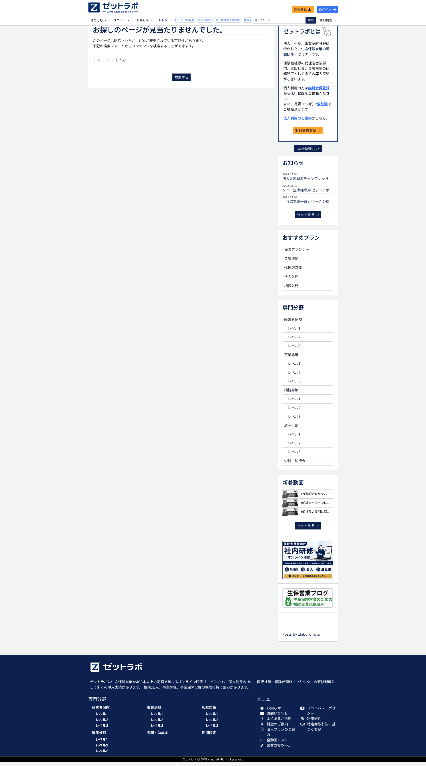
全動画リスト (310, 149)
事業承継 (291, 354)
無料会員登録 (318, 88)
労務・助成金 (295, 461)
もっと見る (306, 214)
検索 (311, 20)
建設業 (244, 20)
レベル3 (294, 346)
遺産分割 (291, 425)
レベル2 (294, 337)
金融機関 (291, 258)
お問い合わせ (277, 713)
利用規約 (314, 718)
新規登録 (300, 9)
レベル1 (294, 328)
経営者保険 (293, 319)
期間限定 (209, 733)
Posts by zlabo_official (301, 634)
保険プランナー (296, 249)
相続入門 (291, 286)
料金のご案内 (277, 724)
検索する (181, 77)
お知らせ (142, 20)
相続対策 (291, 390)
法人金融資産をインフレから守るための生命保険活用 (325, 178)
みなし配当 (201, 20)
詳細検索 (326, 20)
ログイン (325, 9)
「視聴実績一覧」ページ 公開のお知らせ (314, 201)
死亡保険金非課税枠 (224, 20)
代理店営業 (293, 267)
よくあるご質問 (279, 718)
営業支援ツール (279, 745)
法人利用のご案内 (297, 118)
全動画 (322, 104)
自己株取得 (183, 20)
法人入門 (291, 277)
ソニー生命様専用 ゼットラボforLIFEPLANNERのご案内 (327, 190)
